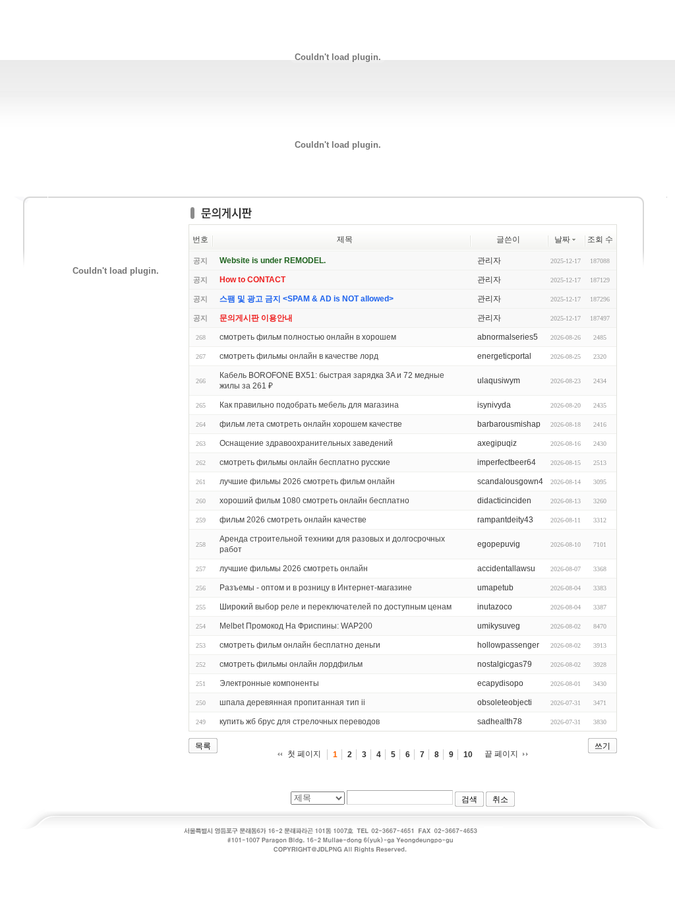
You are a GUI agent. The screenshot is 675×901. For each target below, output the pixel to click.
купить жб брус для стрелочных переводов (300, 721)
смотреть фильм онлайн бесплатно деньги (300, 645)
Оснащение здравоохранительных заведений (306, 443)
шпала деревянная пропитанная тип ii (292, 702)
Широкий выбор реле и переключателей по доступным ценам (336, 606)
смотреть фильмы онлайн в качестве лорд (299, 356)
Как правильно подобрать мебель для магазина (309, 405)
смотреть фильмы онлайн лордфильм (291, 664)
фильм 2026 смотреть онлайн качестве (293, 519)
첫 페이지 (304, 754)
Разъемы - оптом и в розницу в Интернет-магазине (316, 587)
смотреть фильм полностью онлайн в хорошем (308, 337)
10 (468, 754)
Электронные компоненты (269, 683)
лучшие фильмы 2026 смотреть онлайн (294, 568)
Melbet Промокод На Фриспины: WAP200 (296, 626)
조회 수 (600, 239)
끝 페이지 (501, 754)
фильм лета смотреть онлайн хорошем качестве (311, 424)
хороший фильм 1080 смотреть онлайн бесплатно (314, 500)
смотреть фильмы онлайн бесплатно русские (305, 462)
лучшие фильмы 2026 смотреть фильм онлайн (307, 481)
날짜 (562, 239)
